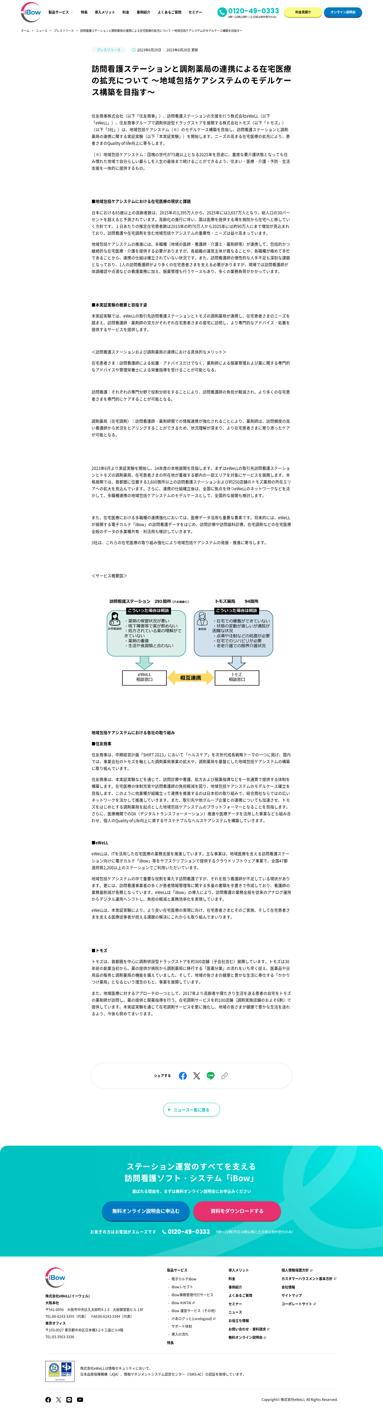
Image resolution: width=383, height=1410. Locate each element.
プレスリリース (64, 30)
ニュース (41, 30)
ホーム (25, 30)
